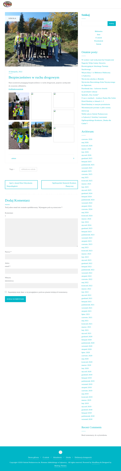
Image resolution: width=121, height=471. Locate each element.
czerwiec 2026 (87, 139)
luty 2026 (85, 152)
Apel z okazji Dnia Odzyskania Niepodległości (19, 184)
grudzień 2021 (87, 298)
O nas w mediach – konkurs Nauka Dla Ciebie (99, 98)
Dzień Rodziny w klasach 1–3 (93, 101)
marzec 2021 (86, 327)
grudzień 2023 (87, 228)
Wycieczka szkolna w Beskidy (93, 79)
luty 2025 (85, 187)
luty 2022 (85, 292)
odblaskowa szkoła (28, 169)
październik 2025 (88, 165)
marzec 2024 (86, 219)
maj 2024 (85, 212)
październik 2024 (88, 200)
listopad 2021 (87, 301)
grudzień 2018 (87, 410)
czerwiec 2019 (87, 391)
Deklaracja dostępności (83, 457)
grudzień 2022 (87, 263)
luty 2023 (85, 257)
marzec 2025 (86, 184)
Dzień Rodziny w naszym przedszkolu (96, 104)
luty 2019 (85, 403)
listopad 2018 (87, 413)
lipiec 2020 (86, 352)
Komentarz (9, 214)
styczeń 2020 (86, 371)
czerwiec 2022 (87, 279)
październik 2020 (88, 343)
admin (13, 158)
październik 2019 (88, 381)
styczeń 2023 (86, 260)
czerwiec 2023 (87, 244)
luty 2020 (85, 368)
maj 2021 (85, 321)
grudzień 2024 (87, 193)
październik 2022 (88, 270)
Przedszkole (98, 41)
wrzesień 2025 (87, 168)
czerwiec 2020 (87, 356)
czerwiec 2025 (87, 174)
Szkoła (98, 44)
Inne (98, 34)
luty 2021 (85, 330)
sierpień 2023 (87, 241)
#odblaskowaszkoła (16, 89)
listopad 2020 (87, 340)
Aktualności (57, 457)
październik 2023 (88, 235)
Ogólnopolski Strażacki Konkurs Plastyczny (64, 184)
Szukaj (86, 14)
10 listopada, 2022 (15, 72)
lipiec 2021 (86, 314)
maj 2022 (85, 282)
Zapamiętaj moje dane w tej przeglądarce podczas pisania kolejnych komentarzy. (38, 292)
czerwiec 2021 (87, 317)
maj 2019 (85, 394)
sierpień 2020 (87, 349)
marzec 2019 (86, 400)
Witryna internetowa (9, 279)
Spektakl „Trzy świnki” (90, 95)
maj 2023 (85, 247)
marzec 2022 (86, 289)
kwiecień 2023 (87, 251)
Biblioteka (98, 31)
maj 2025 (85, 177)
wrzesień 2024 (87, 203)
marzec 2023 (86, 254)
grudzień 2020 (87, 336)
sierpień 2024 (87, 206)
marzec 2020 (86, 365)
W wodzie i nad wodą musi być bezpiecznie (98, 60)
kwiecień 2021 (87, 324)
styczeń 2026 (86, 155)
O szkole (98, 38)
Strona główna (33, 457)
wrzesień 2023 (87, 238)
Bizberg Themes (60, 466)
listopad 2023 (87, 231)
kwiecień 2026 (87, 146)
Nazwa (8, 252)
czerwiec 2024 (87, 209)
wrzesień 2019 (87, 384)
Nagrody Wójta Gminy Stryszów (94, 63)
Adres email (7, 264)
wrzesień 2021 (87, 308)
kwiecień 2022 (87, 286)
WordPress (96, 462)
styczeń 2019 (86, 406)
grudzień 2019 (87, 375)
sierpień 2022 (87, 276)
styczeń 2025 (86, 190)
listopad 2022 (87, 266)
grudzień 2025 (87, 158)
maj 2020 (85, 359)
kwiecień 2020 (87, 362)
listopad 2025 (87, 161)
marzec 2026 (86, 149)
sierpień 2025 (87, 171)
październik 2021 (88, 305)
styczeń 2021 (86, 333)
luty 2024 (85, 222)
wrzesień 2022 (87, 273)
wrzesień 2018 (87, 419)
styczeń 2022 (86, 295)
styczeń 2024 (86, 225)
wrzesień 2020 (87, 346)
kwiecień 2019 (87, 397)
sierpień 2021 (87, 311)
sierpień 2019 (87, 387)
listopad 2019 (87, 378)
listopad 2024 (87, 196)
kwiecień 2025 (87, 181)
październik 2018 (88, 416)
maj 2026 (85, 142)
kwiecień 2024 (87, 216)
